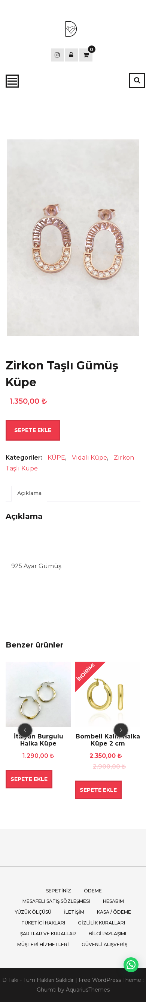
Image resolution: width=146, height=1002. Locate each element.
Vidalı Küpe (89, 457)
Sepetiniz (58, 891)
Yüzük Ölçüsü (33, 912)
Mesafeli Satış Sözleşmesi (56, 901)
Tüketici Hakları (43, 923)
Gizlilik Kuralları (101, 923)
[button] (131, 964)
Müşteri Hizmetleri (43, 944)
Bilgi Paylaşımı (107, 933)
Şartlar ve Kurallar (48, 933)
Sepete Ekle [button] (29, 779)
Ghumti (47, 989)
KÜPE (56, 457)
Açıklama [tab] (29, 493)
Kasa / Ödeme (114, 912)
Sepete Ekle (32, 430)
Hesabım (113, 901)
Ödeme (93, 891)
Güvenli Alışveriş (104, 944)
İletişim (74, 912)
